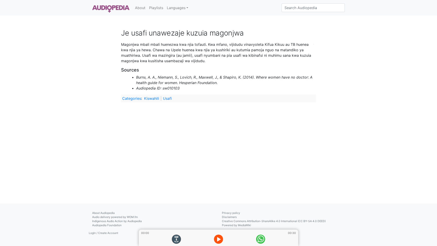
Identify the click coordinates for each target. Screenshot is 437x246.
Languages (176, 7)
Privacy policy (231, 213)
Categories (131, 98)
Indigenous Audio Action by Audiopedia (117, 221)
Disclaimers (229, 217)
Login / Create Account (103, 233)
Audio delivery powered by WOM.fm (115, 217)
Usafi (167, 98)
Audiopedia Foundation (107, 225)
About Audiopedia (103, 213)
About (140, 7)
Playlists (156, 7)
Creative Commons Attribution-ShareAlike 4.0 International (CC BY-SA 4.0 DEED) (274, 221)
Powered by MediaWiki (236, 225)
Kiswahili (151, 98)
